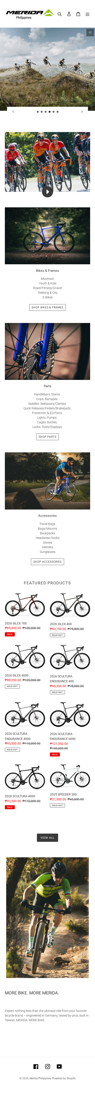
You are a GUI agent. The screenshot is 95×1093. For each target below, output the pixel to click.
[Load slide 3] (46, 112)
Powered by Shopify (64, 1078)
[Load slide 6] (58, 112)
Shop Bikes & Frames (47, 307)
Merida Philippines (40, 1078)
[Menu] (87, 14)
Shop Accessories (47, 561)
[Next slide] (82, 112)
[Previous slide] (13, 112)
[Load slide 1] (38, 112)
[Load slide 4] (50, 112)
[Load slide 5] (54, 112)
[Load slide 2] (42, 112)
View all (47, 837)
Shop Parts (48, 436)
